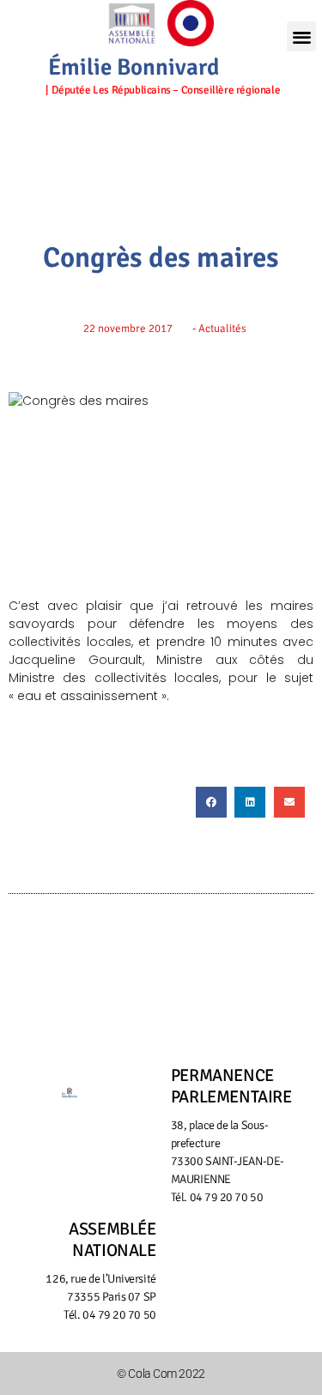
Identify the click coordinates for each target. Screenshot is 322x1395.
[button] (301, 36)
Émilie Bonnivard (133, 67)
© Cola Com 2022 (160, 1373)
